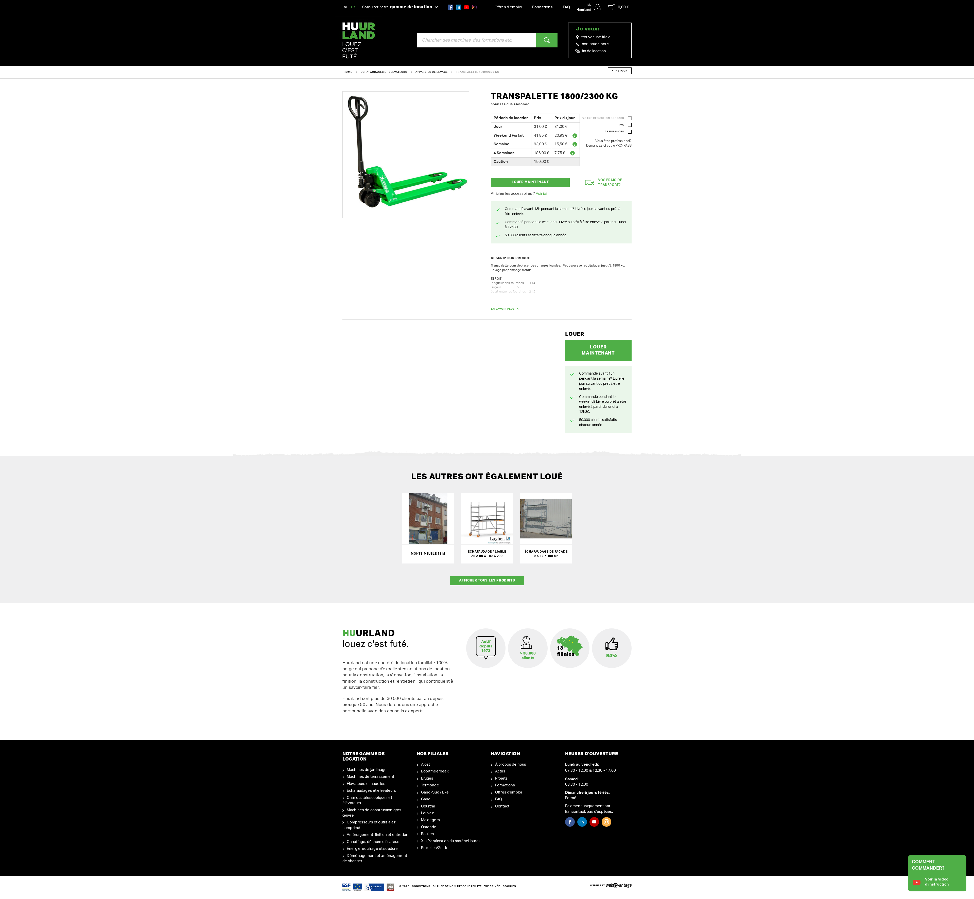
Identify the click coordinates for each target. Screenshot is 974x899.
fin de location (593, 51)
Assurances (614, 131)
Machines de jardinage (367, 770)
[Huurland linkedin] (458, 7)
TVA (621, 125)
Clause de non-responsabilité (457, 886)
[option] (406, 155)
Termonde (430, 785)
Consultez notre (397, 7)
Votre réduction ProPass (603, 118)
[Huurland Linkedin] (582, 822)
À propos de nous (510, 764)
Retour (622, 70)
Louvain (428, 813)
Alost (425, 764)
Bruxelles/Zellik (434, 848)
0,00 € (623, 7)
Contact (502, 806)
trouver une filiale (596, 37)
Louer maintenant (530, 182)
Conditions (421, 886)
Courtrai (428, 806)
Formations (542, 7)
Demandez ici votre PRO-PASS (609, 145)
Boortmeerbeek (435, 771)
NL (346, 7)
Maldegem (430, 820)
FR (353, 7)
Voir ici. (541, 194)
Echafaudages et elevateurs (384, 72)
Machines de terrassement (370, 777)
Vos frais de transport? (610, 183)
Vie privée (492, 886)
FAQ (566, 7)
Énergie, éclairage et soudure (372, 849)
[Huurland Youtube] (466, 7)
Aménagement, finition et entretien (377, 835)
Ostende (429, 827)
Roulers (427, 834)
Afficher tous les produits (487, 580)
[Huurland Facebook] (450, 7)
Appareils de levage (431, 72)
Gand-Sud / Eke (435, 792)
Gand (426, 799)
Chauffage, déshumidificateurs (374, 842)
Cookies (509, 886)
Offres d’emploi (508, 7)
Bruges (427, 778)
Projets (501, 778)
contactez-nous (595, 44)
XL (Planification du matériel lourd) (450, 841)
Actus (500, 771)
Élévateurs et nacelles (366, 784)
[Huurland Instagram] (474, 7)
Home (348, 72)
